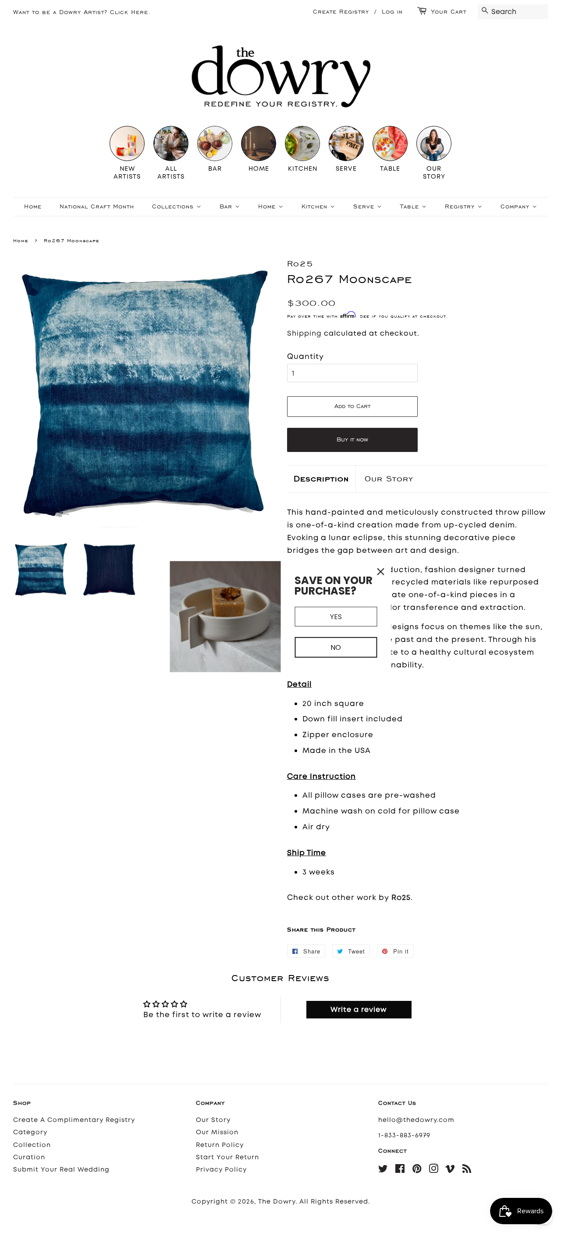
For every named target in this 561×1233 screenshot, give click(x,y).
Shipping (304, 333)
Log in (392, 11)
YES (336, 617)
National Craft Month (97, 206)
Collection (32, 1145)
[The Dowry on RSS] (467, 1170)
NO (335, 647)
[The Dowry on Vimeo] (450, 1170)
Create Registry (341, 11)
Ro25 (401, 897)
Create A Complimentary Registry (74, 1120)
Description (321, 478)
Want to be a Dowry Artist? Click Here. (82, 12)
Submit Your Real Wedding (61, 1169)
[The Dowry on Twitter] (383, 1170)
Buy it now (352, 439)
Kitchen (316, 206)
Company (516, 206)
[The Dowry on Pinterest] (417, 1170)
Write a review (358, 1009)
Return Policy (220, 1145)
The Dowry (276, 1201)
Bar (227, 206)
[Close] (380, 571)
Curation (29, 1157)
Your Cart (448, 11)
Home (33, 206)
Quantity (305, 356)
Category (30, 1132)
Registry (461, 206)
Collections (174, 206)
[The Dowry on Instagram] (434, 1170)
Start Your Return (227, 1157)
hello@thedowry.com (416, 1120)
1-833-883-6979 (404, 1135)
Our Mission (217, 1132)
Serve (365, 206)
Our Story (389, 478)
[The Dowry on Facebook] (400, 1170)
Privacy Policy (221, 1169)
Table (411, 206)
